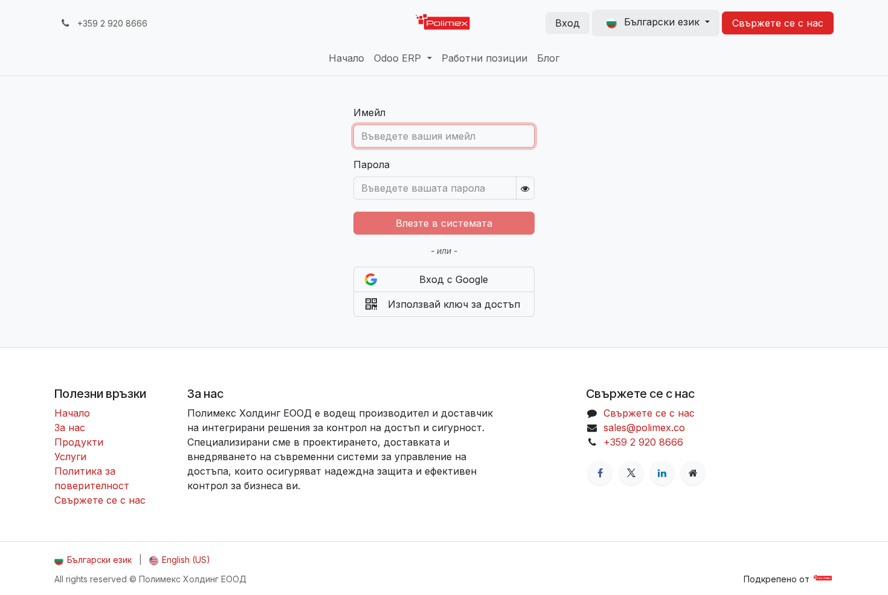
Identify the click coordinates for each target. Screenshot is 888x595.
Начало (72, 413)
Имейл (369, 112)
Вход (567, 23)
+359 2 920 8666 (643, 442)
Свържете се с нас (777, 23)
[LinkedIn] (662, 473)
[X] (631, 473)
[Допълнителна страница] (693, 473)
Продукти (78, 442)
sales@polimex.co (644, 427)
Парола (371, 164)
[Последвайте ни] (600, 473)
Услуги (70, 456)
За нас (69, 427)
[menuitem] (346, 58)
